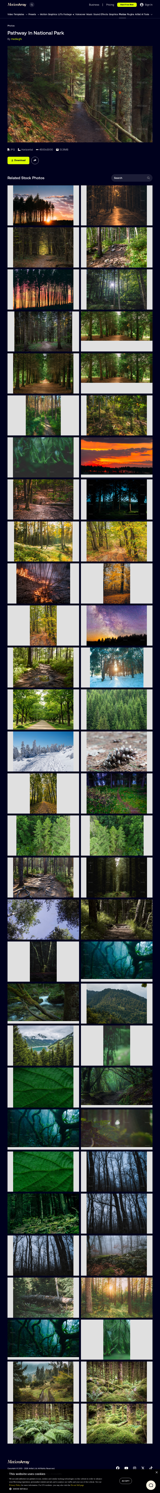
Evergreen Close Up (93, 1061)
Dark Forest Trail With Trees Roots (100, 935)
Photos (122, 14)
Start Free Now (127, 5)
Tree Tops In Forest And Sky (24, 935)
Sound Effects (100, 14)
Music (89, 14)
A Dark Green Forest (20, 1229)
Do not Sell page (77, 1485)
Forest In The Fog (92, 1187)
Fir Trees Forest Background (97, 725)
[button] (55, 1489)
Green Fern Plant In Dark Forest (99, 1145)
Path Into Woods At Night (96, 809)
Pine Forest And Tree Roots (24, 893)
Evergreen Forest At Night (96, 515)
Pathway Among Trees (21, 809)
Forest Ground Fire (19, 599)
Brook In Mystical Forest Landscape (28, 1019)
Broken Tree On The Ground (24, 1313)
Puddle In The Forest (20, 683)
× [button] (156, 1472)
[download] (74, 221)
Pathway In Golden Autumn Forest (100, 599)
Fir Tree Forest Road (20, 431)
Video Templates (16, 14)
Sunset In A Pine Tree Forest (24, 305)
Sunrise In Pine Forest (21, 221)
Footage (67, 14)
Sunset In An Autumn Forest (97, 1313)
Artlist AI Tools (142, 14)
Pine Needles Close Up (95, 1355)
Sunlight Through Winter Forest (99, 683)
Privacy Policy (15, 1485)
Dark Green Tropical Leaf (23, 1187)
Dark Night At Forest (20, 1145)
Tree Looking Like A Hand (23, 977)
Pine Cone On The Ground (96, 767)
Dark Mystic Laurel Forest (23, 1355)
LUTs (60, 14)
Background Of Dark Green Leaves (28, 1103)
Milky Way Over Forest (94, 641)
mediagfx (16, 39)
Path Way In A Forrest (94, 431)
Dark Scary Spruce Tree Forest (99, 1397)
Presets (32, 14)
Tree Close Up (17, 473)
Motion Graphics (48, 14)
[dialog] (80, 1481)
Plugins (130, 14)
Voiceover (80, 14)
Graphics (113, 14)
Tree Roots (89, 263)
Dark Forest (89, 893)
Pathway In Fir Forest (20, 347)
